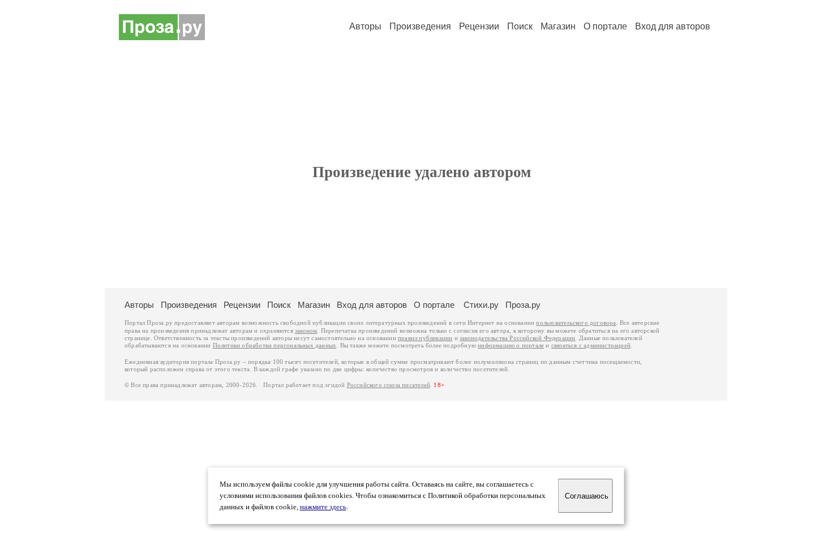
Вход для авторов (672, 26)
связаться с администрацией (591, 345)
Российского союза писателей (388, 385)
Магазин (558, 26)
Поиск (520, 26)
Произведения (420, 26)
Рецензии (479, 26)
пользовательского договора (576, 323)
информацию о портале (511, 345)
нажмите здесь (323, 507)
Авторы (365, 26)
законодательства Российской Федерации (517, 338)
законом (306, 331)
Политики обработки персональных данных (275, 345)
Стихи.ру (481, 305)
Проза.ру (523, 305)
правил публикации (425, 338)
